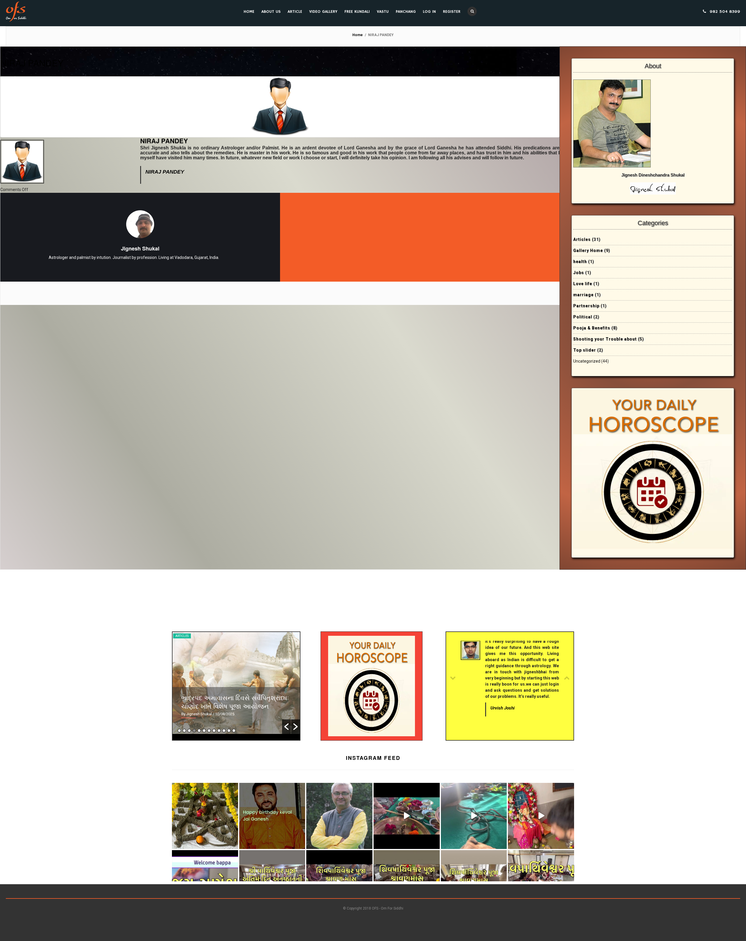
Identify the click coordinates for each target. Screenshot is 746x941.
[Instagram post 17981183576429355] (541, 816)
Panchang (406, 11)
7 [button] (209, 730)
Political (582, 317)
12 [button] (234, 730)
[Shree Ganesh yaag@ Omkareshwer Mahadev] (474, 816)
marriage (583, 294)
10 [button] (224, 730)
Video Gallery (323, 11)
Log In (429, 11)
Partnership (586, 305)
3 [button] (189, 730)
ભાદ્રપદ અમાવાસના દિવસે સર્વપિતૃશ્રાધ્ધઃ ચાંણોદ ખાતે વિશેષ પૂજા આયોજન (235, 701)
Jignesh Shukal (140, 248)
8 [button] (214, 730)
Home (249, 11)
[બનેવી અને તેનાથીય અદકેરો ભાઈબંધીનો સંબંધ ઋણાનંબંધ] (339, 816)
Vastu (383, 11)
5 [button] (199, 730)
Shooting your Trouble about (605, 339)
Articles (582, 239)
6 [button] (204, 730)
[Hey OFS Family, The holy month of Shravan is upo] (205, 816)
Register (451, 11)
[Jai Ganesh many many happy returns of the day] (272, 816)
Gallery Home (588, 250)
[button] (286, 726)
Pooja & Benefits (591, 328)
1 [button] (179, 730)
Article (295, 11)
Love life (582, 283)
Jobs (578, 272)
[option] (236, 683)
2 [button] (184, 730)
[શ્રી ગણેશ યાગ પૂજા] (407, 816)
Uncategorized (586, 361)
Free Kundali (357, 11)
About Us (271, 11)
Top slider (584, 350)
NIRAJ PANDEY (32, 63)
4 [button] (194, 730)
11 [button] (229, 730)
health (580, 261)
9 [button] (219, 730)
